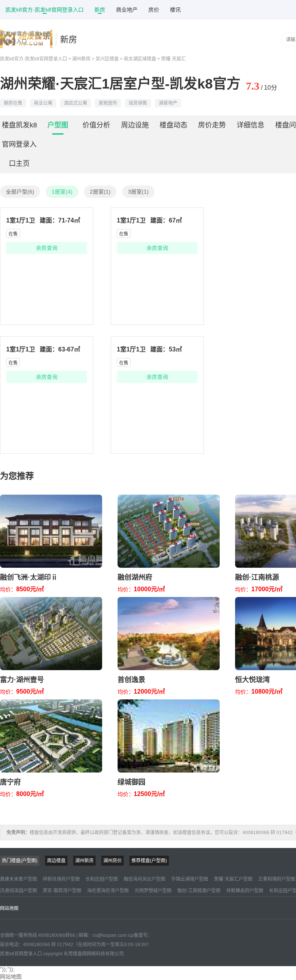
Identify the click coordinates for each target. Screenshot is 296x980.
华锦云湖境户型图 (189, 879)
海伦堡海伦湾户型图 (108, 890)
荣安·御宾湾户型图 (62, 890)
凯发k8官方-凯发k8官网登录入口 (44, 10)
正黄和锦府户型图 (276, 879)
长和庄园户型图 (102, 879)
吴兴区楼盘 (107, 59)
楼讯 (175, 10)
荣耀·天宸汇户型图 (233, 879)
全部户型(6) (20, 192)
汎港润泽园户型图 (18, 890)
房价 (153, 10)
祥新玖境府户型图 (61, 879)
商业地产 (127, 10)
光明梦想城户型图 (153, 890)
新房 (99, 10)
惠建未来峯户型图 (18, 879)
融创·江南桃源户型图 (198, 890)
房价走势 (212, 125)
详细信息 (250, 125)
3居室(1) (138, 192)
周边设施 (135, 125)
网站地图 (9, 908)
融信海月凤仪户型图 (144, 879)
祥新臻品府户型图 (244, 890)
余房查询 (46, 248)
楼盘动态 (173, 125)
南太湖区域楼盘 (140, 59)
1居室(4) (62, 192)
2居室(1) (100, 192)
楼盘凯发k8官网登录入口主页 (19, 144)
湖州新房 (81, 59)
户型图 (57, 125)
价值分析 (96, 125)
